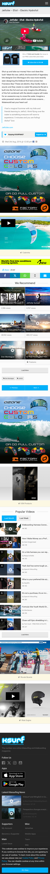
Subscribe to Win (35, 62)
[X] (9, 763)
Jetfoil (20, 378)
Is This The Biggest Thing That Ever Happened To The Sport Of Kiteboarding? (38, 357)
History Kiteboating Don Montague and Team (13, 330)
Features (32, 362)
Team (27, 839)
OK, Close (25, 870)
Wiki (27, 845)
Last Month (9, 518)
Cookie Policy (28, 858)
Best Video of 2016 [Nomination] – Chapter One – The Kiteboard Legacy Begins (38, 330)
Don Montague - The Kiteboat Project (13, 357)
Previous (14, 388)
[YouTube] (20, 763)
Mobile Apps (30, 834)
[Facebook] (4, 763)
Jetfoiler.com (7, 127)
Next (35, 388)
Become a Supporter (10, 834)
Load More (25, 370)
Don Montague (9, 378)
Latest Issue (7, 843)
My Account (7, 828)
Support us (40, 134)
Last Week (24, 518)
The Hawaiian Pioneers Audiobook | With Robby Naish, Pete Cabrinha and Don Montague (13, 303)
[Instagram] (15, 763)
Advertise (29, 828)
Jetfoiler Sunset (33, 303)
